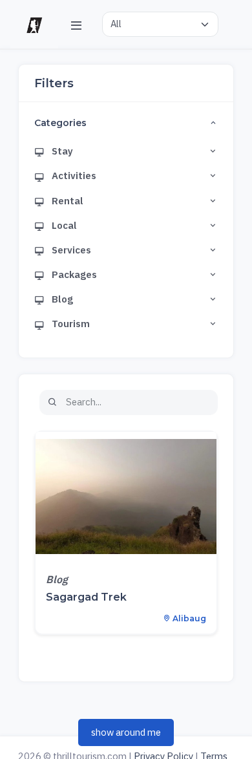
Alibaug (188, 618)
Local (63, 225)
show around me (126, 732)
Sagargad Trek (86, 597)
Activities (73, 175)
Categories (60, 123)
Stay (61, 151)
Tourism (70, 323)
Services (70, 250)
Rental (66, 201)
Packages (73, 274)
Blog (61, 299)
